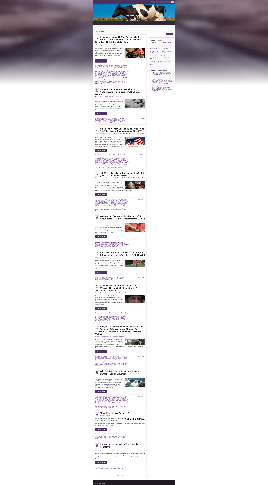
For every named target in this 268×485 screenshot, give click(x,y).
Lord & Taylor (102, 468)
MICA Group (112, 44)
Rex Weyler (124, 205)
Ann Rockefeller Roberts (114, 65)
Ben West (118, 154)
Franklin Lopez (103, 202)
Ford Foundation (108, 67)
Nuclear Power (115, 278)
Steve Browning (108, 81)
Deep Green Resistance (104, 220)
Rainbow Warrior (107, 436)
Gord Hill (108, 159)
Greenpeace (109, 69)
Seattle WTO (124, 207)
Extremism (101, 119)
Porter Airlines (119, 220)
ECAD (122, 357)
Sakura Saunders (114, 245)
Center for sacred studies (113, 66)
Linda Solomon (122, 119)
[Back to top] (265, 482)
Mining (109, 244)
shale (120, 245)
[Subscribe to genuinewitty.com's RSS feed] (95, 1)
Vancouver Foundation (105, 407)
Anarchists (122, 199)
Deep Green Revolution (100, 242)
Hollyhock (117, 177)
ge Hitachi (119, 277)
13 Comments (142, 199)
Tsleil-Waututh (104, 166)
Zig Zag (121, 167)
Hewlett (106, 359)
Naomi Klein (130, 177)
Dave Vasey (108, 177)
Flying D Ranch (101, 67)
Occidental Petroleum (121, 76)
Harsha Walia (102, 316)
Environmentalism (113, 242)
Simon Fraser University (104, 121)
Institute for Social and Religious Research (104, 70)
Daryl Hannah (118, 157)
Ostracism (100, 436)
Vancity (125, 406)
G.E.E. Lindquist (116, 67)
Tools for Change (121, 437)
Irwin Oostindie (120, 160)
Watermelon (114, 246)
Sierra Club (123, 133)
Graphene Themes (103, 483)
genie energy (122, 242)
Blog (98, 356)
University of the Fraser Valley (102, 364)
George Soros (105, 400)
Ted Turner (114, 81)
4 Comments (142, 277)
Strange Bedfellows (103, 319)
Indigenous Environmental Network (108, 160)
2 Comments (142, 312)
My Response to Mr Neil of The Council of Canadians (119, 445)
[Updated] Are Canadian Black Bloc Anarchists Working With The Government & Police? (161, 73)
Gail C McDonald (123, 67)
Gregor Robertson (120, 159)
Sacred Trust (121, 163)
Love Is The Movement (124, 177)
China (117, 397)
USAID (110, 364)
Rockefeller (118, 362)
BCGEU (113, 154)
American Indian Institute (105, 44)
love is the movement (103, 204)
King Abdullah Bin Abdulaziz (111, 73)
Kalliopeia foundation (100, 73)
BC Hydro (120, 396)
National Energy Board (119, 162)
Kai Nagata (102, 161)
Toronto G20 (118, 319)
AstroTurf (103, 154)
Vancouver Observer (115, 96)
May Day (102, 120)
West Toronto (103, 279)
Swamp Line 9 (98, 208)
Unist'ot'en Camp (103, 96)
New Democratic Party (116, 360)
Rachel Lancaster (123, 402)
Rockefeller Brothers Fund (125, 44)
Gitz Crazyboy (102, 159)
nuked (96, 436)
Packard (123, 360)
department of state (116, 357)
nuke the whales (121, 435)
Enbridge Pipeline (121, 399)
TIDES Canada (134, 133)
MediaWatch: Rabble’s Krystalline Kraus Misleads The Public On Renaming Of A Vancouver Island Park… (116, 288)
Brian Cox (99, 433)
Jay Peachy (116, 119)
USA (122, 406)
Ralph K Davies (106, 79)
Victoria (100, 320)
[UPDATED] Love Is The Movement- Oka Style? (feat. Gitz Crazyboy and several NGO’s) (122, 174)
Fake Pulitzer (112, 358)
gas (118, 242)
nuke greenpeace (114, 435)
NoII (103, 318)
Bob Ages (106, 375)
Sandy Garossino (109, 405)
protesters (121, 278)
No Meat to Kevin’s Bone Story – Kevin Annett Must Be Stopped (161, 76)
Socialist (123, 245)
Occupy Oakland (109, 468)
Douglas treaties (99, 315)
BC (109, 312)
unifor (96, 134)
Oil (116, 244)
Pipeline (106, 402)
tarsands (119, 208)
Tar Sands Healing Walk (111, 208)
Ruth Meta (138, 448)
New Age (103, 76)
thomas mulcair (107, 363)
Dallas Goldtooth (111, 157)
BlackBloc (97, 397)
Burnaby (114, 118)
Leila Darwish (121, 161)
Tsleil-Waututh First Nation (114, 166)
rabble (109, 318)
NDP (111, 278)
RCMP (120, 120)
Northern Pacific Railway (110, 76)
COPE (96, 398)
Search (151, 32)
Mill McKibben (117, 204)
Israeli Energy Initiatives (109, 243)
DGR (107, 242)
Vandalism (97, 279)
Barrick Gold (108, 154)
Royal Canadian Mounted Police (105, 404)
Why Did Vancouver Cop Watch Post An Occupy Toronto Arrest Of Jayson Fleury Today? (162, 81)
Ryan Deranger (114, 163)
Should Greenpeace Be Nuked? (114, 413)
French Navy (119, 433)
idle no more (124, 203)
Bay (97, 467)
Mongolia (114, 244)
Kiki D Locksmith (105, 401)
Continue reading (101, 61)
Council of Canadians (104, 133)
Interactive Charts (111, 23)
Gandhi (105, 119)
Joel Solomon (116, 359)
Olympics (130, 448)
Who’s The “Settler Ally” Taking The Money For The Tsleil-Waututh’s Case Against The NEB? (122, 129)
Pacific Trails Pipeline (114, 120)
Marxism (111, 220)
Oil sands (106, 205)
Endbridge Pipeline (111, 375)
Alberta (113, 199)
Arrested (104, 118)
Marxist (106, 244)
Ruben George (107, 163)
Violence (97, 450)
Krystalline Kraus (113, 292)
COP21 (121, 66)
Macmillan (102, 360)
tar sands (104, 208)
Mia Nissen (106, 120)
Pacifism (102, 402)
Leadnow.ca (114, 161)
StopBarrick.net (98, 406)
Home (95, 23)
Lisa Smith (115, 74)
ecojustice (112, 158)
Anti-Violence (103, 448)
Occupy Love (101, 205)
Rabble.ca (121, 292)
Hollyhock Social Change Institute (108, 203)
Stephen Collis (113, 121)
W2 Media (102, 167)
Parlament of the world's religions (115, 77)
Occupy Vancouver (125, 448)
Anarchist (117, 199)
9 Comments (142, 467)
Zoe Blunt (125, 292)
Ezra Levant (113, 177)
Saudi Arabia (120, 80)
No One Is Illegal (119, 375)
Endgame (99, 400)
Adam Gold (99, 118)
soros (101, 363)
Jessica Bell (107, 435)
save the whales (113, 437)
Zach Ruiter (106, 257)
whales (96, 438)
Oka (114, 205)
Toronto (101, 257)
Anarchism (99, 396)
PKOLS (105, 318)
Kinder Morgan (108, 161)
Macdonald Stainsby (99, 244)
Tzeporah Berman (120, 209)
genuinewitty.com (134, 15)
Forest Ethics (123, 201)
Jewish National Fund (120, 243)
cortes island (104, 357)
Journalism (121, 359)
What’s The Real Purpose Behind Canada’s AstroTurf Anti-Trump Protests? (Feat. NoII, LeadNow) (159, 57)
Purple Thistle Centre (114, 402)
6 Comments (142, 356)
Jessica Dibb (98, 72)
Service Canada (117, 405)
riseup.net (97, 207)
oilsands (110, 205)
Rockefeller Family (133, 44)
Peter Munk (101, 163)
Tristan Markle (118, 406)
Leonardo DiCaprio (108, 74)
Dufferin (114, 277)
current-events (123, 200)
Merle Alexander (104, 162)
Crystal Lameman (103, 157)
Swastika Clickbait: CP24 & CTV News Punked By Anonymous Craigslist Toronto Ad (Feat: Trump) (162, 89)
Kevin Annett (114, 316)
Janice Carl (154, 72)
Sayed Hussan (117, 207)
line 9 (96, 204)
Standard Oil (101, 81)
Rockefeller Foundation (111, 80)
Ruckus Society (103, 207)
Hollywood (97, 160)
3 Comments (142, 241)
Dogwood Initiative (112, 133)
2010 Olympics (100, 312)
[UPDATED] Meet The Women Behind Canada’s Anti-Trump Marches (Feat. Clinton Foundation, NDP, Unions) (161, 63)
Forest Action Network (111, 315)
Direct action (104, 201)
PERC (124, 77)
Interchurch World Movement (121, 70)
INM (108, 278)
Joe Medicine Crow (105, 72)
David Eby (107, 336)
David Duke (113, 241)
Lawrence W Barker (99, 74)
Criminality (109, 277)
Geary (123, 277)
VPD (120, 96)
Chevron (122, 118)
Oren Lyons (117, 44)
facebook (116, 467)
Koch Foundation (121, 73)
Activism (109, 199)
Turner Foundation (98, 45)
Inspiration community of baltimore (120, 69)
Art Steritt (109, 118)
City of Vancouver (123, 397)
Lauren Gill (111, 401)
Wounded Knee (98, 83)
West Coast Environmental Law (112, 167)
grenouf (97, 44)
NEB (126, 162)
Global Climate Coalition (100, 69)
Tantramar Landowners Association (160, 87)
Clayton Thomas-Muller (114, 200)
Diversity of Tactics (105, 158)
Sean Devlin (109, 164)
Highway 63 (97, 203)
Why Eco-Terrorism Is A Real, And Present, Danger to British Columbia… (120, 372)
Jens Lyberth (125, 71)
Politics (134, 177)
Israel (102, 243)
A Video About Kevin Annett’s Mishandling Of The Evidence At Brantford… (162, 78)
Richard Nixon (113, 79)
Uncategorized (108, 178)
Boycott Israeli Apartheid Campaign (119, 312)
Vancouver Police (109, 122)
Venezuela (115, 122)
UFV (127, 363)
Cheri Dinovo (104, 277)
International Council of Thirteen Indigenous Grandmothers (108, 71)
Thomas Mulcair (128, 133)
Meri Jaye (101, 75)
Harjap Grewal (117, 400)
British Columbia (99, 156)
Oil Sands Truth (121, 244)
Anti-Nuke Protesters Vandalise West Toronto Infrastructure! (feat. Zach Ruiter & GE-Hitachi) (122, 253)
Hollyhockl (118, 203)
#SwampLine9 (100, 199)
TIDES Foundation (140, 44)
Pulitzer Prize (118, 205)
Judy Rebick (107, 316)
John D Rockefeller (114, 72)
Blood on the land (103, 356)
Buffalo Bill (104, 66)
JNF (126, 243)
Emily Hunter (110, 201)
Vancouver (109, 96)
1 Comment (142, 118)
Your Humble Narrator (124, 23)
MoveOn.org (111, 162)
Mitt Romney (112, 75)
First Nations (118, 133)
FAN (104, 315)
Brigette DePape (124, 154)
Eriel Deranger (118, 158)
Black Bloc (102, 375)
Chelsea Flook (105, 200)
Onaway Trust (98, 77)
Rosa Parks (117, 436)
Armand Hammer (124, 65)
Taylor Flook (124, 208)
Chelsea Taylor (103, 177)
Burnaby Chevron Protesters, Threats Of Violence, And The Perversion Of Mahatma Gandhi (117, 92)
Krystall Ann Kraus (121, 316)
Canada (117, 118)
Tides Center (121, 81)
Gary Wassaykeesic (111, 202)
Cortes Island (102, 336)
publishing (101, 362)
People (101, 23)
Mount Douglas (116, 317)
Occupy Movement (117, 448)
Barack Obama (98, 66)
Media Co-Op (111, 204)
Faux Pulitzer (118, 358)
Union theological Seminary (114, 82)
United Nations (124, 82)
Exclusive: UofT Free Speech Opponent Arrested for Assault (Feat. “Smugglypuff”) (161, 85)
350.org (98, 154)
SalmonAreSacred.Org (100, 405)
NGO (96, 205)
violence (104, 320)
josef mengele (122, 72)
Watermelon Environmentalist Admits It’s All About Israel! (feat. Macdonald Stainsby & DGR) (122, 217)
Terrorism (105, 406)
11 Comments (142, 396)
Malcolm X (97, 120)
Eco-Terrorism (114, 399)
